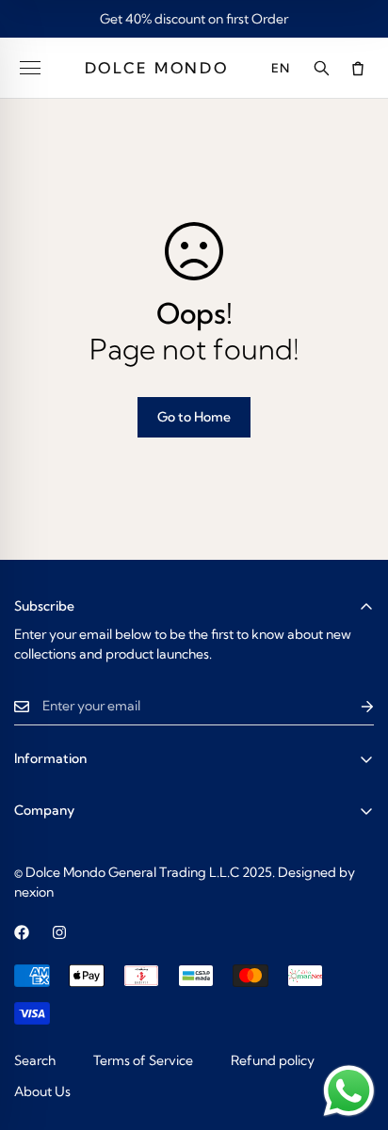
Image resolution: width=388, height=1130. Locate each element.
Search (35, 1060)
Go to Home (194, 416)
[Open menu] (30, 68)
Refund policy (273, 1060)
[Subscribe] (352, 706)
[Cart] (358, 68)
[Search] (321, 68)
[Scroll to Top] (354, 1030)
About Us (42, 1091)
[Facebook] (21, 932)
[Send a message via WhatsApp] (349, 1091)
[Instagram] (59, 932)
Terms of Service (143, 1060)
